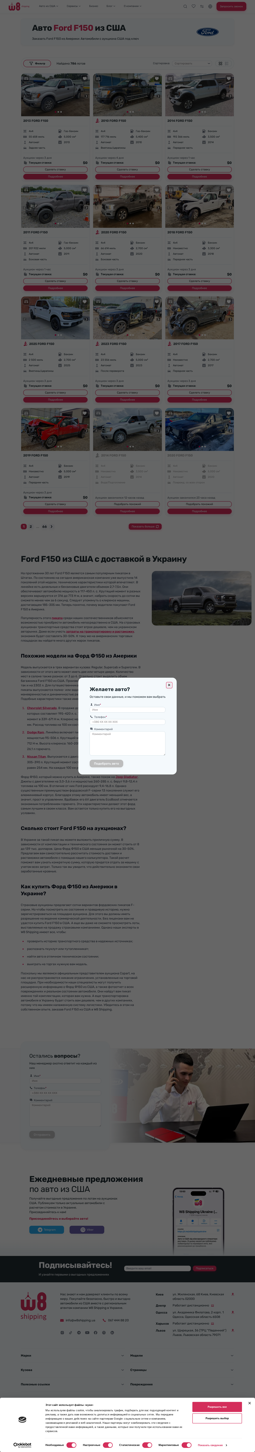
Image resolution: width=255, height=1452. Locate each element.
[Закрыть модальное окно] (169, 685)
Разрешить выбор (217, 1418)
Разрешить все (217, 1406)
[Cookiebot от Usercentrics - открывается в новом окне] (22, 1445)
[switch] (108, 1445)
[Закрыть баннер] (249, 1403)
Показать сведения (210, 1445)
